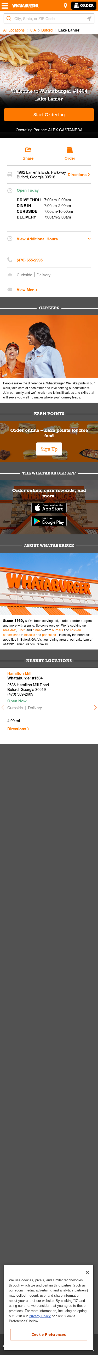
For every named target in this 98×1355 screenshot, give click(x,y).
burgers (57, 630)
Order (87, 5)
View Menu (27, 289)
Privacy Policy (40, 1316)
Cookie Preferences (49, 1335)
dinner (37, 630)
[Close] (87, 1272)
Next (95, 705)
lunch (22, 630)
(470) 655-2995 (30, 260)
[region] (49, 1308)
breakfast (9, 630)
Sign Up (49, 449)
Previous (2, 705)
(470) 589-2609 (20, 694)
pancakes (49, 634)
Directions (77, 174)
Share (28, 158)
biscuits (29, 634)
